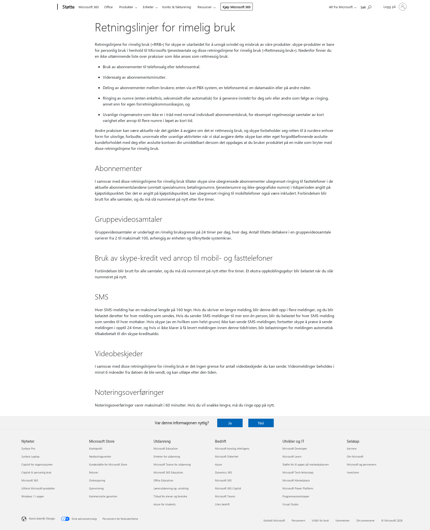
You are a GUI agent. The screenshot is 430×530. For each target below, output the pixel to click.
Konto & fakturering (176, 7)
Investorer (353, 472)
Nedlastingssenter (100, 456)
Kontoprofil (95, 448)
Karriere (352, 448)
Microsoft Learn (291, 456)
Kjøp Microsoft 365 (237, 7)
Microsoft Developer (294, 448)
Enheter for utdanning (167, 456)
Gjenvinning (96, 488)
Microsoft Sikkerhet (226, 456)
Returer (93, 472)
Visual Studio (290, 504)
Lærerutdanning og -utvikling (171, 488)
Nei (261, 422)
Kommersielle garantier (103, 496)
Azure (218, 464)
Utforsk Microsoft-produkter (38, 488)
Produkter (126, 7)
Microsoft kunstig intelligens (232, 448)
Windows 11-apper (32, 496)
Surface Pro (28, 448)
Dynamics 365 (223, 472)
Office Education (163, 480)
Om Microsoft (355, 456)
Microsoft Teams (225, 496)
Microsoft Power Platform (297, 488)
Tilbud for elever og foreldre (170, 496)
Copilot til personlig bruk (36, 472)
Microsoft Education (166, 448)
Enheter (148, 7)
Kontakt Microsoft (274, 520)
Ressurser (205, 7)
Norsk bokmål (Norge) (42, 518)
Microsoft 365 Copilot (228, 488)
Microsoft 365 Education (168, 472)
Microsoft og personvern (361, 464)
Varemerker (342, 520)
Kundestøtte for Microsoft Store (108, 464)
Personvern (298, 520)
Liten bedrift (222, 504)
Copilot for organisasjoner (37, 464)
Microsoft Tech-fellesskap (297, 472)
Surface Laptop (30, 456)
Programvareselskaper (295, 496)
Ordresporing (97, 480)
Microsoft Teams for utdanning (172, 464)
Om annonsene (365, 520)
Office (108, 7)
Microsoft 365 (89, 7)
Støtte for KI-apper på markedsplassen (305, 464)
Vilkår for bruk (320, 520)
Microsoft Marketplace (296, 480)
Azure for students (165, 504)
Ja (230, 422)
